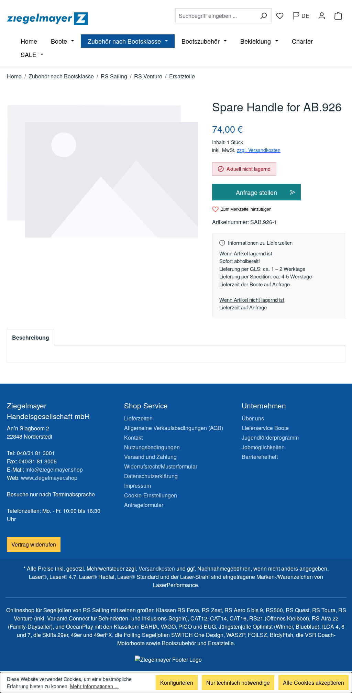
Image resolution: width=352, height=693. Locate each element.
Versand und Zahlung (150, 457)
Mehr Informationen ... (94, 686)
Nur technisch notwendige (238, 682)
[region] (102, 171)
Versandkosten (157, 568)
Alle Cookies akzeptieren (313, 682)
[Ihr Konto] (322, 15)
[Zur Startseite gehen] (87, 18)
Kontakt (133, 437)
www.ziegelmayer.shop (49, 478)
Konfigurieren (176, 682)
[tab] (30, 337)
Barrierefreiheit (260, 457)
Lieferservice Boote (265, 428)
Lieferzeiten (138, 418)
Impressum (137, 486)
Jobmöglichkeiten (263, 447)
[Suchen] (263, 15)
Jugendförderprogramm (270, 437)
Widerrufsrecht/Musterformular (160, 466)
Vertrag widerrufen (33, 544)
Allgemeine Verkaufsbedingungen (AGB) (173, 428)
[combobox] (215, 15)
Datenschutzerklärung (151, 476)
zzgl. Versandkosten (258, 149)
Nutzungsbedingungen (152, 447)
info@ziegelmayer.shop (54, 469)
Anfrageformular (143, 505)
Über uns (253, 418)
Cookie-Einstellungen (150, 495)
